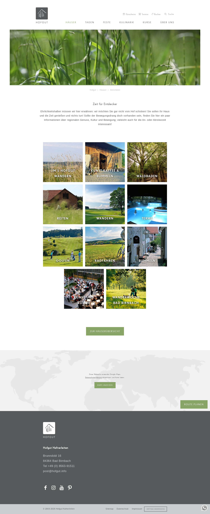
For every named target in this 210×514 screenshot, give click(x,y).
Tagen (89, 22)
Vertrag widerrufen (155, 509)
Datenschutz (123, 509)
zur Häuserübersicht (105, 331)
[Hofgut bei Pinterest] (69, 487)
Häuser (71, 22)
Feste (107, 22)
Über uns (167, 22)
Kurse (147, 22)
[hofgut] (49, 437)
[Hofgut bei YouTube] (61, 487)
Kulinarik (126, 22)
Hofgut (93, 90)
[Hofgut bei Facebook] (45, 487)
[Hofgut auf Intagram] (53, 487)
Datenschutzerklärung (93, 377)
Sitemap (110, 509)
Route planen (194, 404)
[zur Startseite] (51, 15)
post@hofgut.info (54, 471)
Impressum (137, 509)
